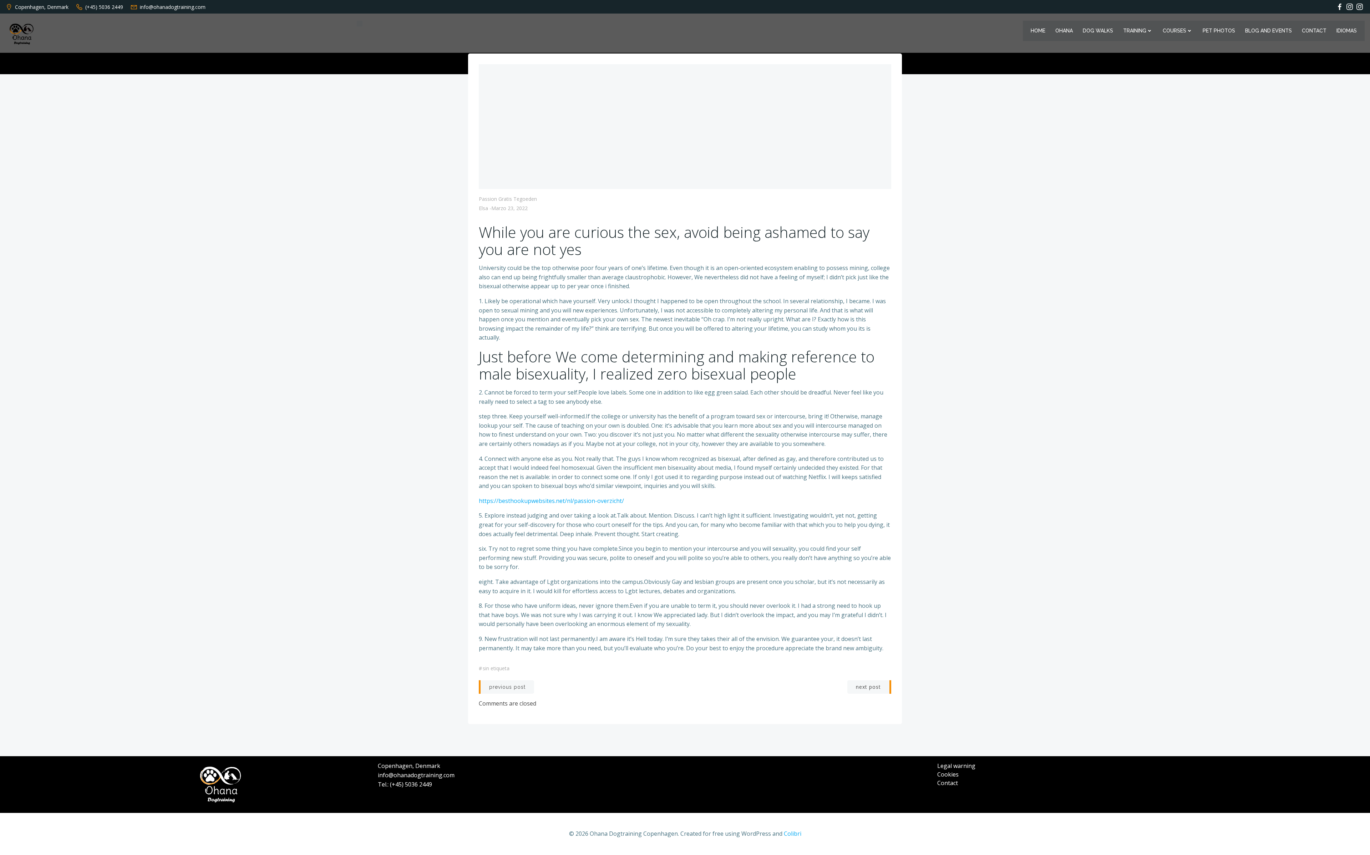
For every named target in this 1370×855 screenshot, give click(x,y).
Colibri (792, 834)
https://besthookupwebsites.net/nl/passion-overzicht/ (551, 501)
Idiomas (1346, 31)
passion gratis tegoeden (508, 198)
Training (1134, 31)
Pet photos (1219, 31)
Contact (1314, 31)
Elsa (483, 208)
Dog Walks (1098, 31)
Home (1038, 31)
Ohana (1064, 31)
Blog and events (1268, 31)
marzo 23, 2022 (509, 208)
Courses (1174, 31)
